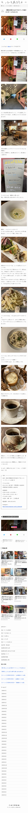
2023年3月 (4, 759)
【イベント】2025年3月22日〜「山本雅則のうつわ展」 (13, 675)
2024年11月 (4, 705)
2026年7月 (4, 690)
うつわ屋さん (6, 636)
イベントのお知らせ (7, 642)
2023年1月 (4, 762)
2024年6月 (4, 717)
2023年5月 (4, 753)
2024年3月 (4, 726)
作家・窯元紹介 (6, 645)
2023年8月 (4, 744)
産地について (6, 653)
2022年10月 (4, 768)
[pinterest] (17, 805)
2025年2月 (4, 699)
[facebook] (9, 805)
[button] (4, 39)
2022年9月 (4, 771)
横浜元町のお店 (15, 516)
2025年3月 (4, 696)
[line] (15, 805)
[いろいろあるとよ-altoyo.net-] (14, 2)
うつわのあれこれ (7, 633)
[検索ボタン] (2, 2)
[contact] (18, 805)
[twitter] (11, 805)
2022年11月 (4, 765)
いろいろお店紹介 (6, 516)
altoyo (9, 46)
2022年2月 (4, 792)
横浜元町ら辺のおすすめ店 (9, 651)
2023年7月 (4, 747)
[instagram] (13, 805)
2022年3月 (4, 789)
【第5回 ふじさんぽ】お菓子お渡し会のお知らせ (12, 671)
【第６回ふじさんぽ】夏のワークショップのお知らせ (13, 668)
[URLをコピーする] (24, 39)
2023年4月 (4, 756)
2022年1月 (4, 795)
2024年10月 (4, 708)
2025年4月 (4, 693)
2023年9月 (4, 741)
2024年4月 (4, 723)
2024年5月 (4, 720)
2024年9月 (4, 711)
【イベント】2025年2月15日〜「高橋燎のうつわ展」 (13, 682)
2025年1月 (4, 702)
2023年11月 (4, 735)
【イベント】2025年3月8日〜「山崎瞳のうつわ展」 (13, 679)
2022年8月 (4, 774)
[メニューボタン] (25, 2)
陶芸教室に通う (6, 659)
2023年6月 (4, 750)
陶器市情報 (5, 657)
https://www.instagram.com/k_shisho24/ (12, 506)
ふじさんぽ (5, 639)
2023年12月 (4, 732)
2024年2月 (4, 729)
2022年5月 (4, 783)
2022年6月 (4, 780)
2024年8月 (4, 714)
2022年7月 (4, 777)
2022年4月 (4, 786)
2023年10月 (4, 738)
